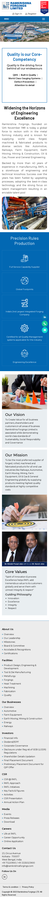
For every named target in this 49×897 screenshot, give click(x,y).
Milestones (9, 642)
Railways (8, 726)
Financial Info (11, 738)
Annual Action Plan (14, 802)
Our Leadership (12, 638)
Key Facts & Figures (14, 791)
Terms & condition (10, 887)
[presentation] (5, 212)
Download (9, 822)
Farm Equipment (13, 715)
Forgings (8, 680)
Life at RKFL (10, 833)
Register (31, 14)
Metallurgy (10, 676)
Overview (9, 634)
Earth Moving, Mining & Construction (23, 718)
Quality (7, 695)
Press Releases (11, 818)
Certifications (11, 653)
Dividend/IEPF (11, 742)
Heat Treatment (12, 683)
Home (17, 35)
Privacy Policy (28, 887)
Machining (9, 687)
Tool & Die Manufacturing (17, 672)
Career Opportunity (14, 837)
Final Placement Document (18, 760)
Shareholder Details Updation (19, 756)
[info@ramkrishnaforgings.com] (45, 330)
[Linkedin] (45, 317)
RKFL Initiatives (12, 787)
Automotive (10, 711)
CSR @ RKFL (10, 779)
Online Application (13, 841)
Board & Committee (14, 646)
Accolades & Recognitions (17, 649)
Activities (8, 794)
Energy (8, 722)
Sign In (18, 14)
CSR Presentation (13, 798)
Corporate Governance (16, 745)
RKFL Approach (12, 783)
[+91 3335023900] (45, 324)
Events (7, 814)
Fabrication (10, 691)
